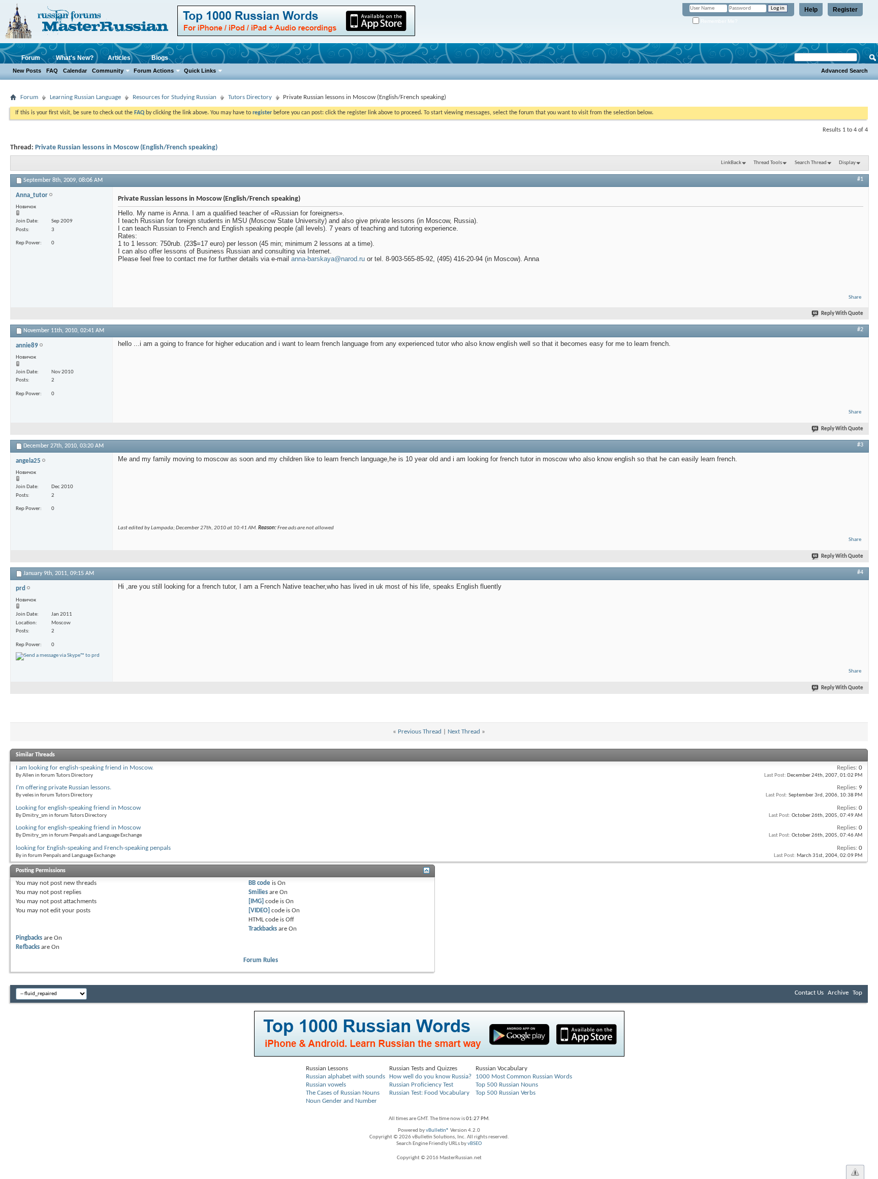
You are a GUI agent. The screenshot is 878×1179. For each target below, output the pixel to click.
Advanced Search (844, 71)
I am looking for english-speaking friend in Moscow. (84, 767)
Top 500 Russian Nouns (507, 1084)
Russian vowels (326, 1084)
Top (857, 993)
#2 (860, 330)
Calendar (75, 71)
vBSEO (474, 1143)
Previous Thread (420, 731)
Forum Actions (154, 71)
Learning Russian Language (85, 97)
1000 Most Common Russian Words (524, 1076)
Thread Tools (768, 163)
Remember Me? (718, 21)
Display (847, 163)
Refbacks (28, 947)
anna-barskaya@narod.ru (328, 259)
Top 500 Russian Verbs (506, 1093)
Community (107, 71)
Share (855, 297)
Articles (119, 57)
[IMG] (256, 901)
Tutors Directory (250, 97)
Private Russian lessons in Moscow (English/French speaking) (126, 147)
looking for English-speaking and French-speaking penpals (93, 848)
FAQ (52, 71)
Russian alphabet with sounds (345, 1076)
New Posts (27, 71)
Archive (838, 993)
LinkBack (731, 163)
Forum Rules (260, 960)
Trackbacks (262, 929)
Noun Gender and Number (341, 1101)
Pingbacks (29, 938)
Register (845, 9)
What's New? (74, 57)
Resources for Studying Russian (174, 97)
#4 (860, 572)
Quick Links (200, 71)
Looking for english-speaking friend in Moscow (78, 808)
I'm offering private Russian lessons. (63, 787)
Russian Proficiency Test (421, 1084)
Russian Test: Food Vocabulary (429, 1093)
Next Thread (464, 731)
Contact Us (809, 993)
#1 (860, 179)
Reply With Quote (842, 313)
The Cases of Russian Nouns (343, 1093)
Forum (30, 57)
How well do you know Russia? (430, 1076)
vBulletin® (437, 1130)
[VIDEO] (259, 910)
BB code (259, 883)
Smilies (258, 892)
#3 (860, 445)
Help (811, 9)
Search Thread (811, 163)
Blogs (159, 57)
